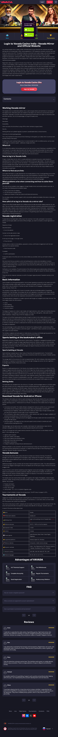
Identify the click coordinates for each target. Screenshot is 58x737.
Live (15, 711)
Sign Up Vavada (29, 89)
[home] (7, 2)
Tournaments (32, 711)
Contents (41, 711)
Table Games (22, 711)
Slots (10, 711)
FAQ (48, 711)
